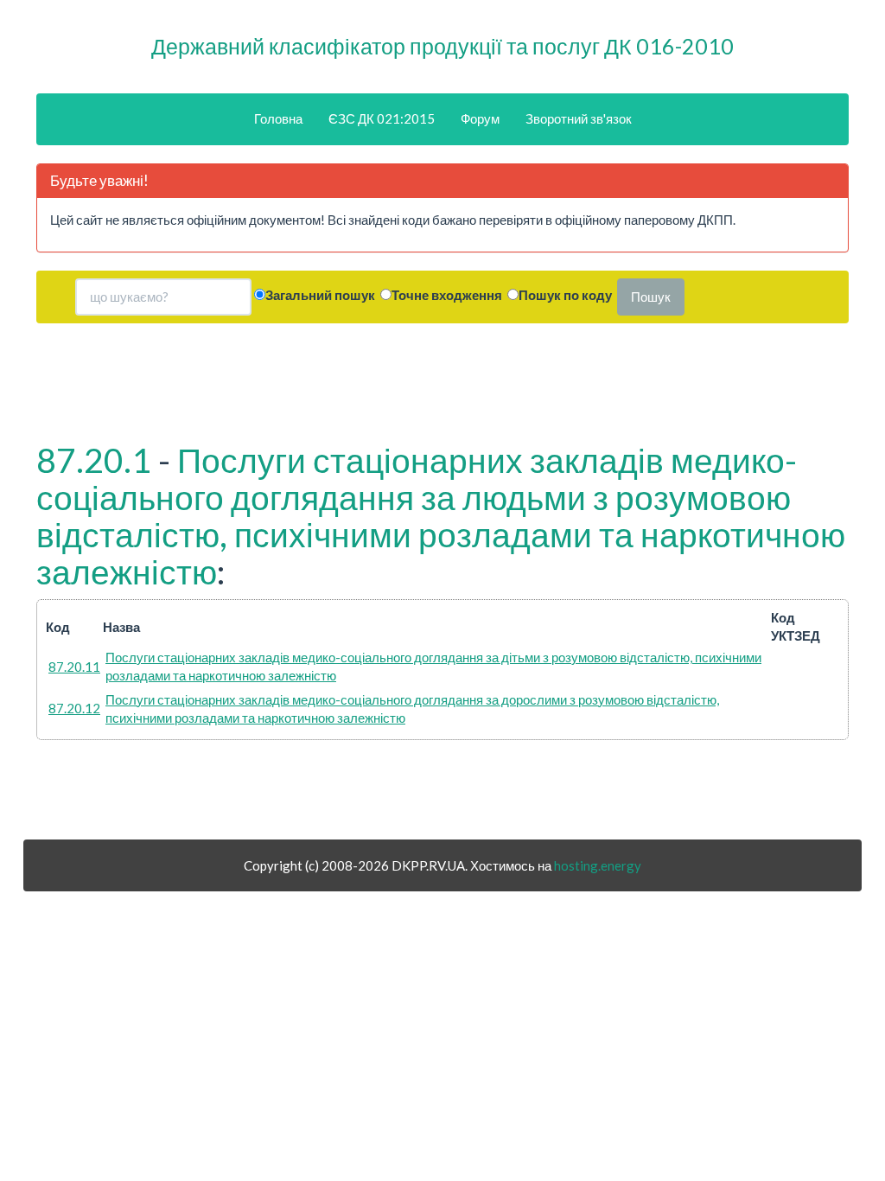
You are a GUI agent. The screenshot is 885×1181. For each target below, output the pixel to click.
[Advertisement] (442, 380)
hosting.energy (597, 865)
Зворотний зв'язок (578, 118)
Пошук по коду (565, 295)
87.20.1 (93, 460)
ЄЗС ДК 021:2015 (381, 118)
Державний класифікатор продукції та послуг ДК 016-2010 (442, 46)
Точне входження (447, 295)
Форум (480, 118)
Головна (278, 118)
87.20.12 (74, 708)
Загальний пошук (320, 295)
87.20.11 (74, 666)
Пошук (651, 296)
